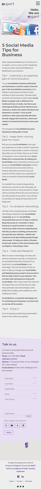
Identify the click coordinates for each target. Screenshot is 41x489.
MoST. (33, 466)
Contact (11, 481)
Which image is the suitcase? (15, 421)
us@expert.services (9, 359)
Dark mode (28, 481)
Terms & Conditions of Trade (17, 469)
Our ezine (20, 481)
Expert (17, 466)
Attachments (9, 414)
